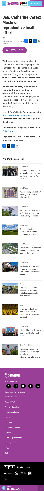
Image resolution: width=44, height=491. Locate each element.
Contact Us (9, 422)
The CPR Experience (12, 397)
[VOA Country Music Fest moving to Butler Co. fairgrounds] (10, 192)
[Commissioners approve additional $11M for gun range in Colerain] (10, 248)
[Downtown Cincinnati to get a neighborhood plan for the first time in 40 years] (10, 171)
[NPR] (9, 467)
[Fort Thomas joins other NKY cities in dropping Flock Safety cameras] (10, 211)
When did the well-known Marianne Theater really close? (30, 333)
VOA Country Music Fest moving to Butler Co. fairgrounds (30, 194)
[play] (3, 488)
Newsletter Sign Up (12, 412)
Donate (36, 4)
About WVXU (10, 402)
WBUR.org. (7, 130)
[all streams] (41, 488)
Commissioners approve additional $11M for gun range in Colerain (30, 250)
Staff (6, 453)
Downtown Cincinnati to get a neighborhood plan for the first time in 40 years (30, 174)
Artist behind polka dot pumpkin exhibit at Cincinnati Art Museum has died (29, 312)
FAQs (7, 448)
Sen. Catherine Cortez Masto (17, 115)
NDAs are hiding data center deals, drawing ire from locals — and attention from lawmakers (31, 352)
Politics (22, 284)
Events (7, 417)
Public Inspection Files (13, 438)
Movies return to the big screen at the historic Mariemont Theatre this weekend (30, 270)
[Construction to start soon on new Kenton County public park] (10, 229)
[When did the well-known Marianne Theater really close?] (10, 331)
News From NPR (26, 345)
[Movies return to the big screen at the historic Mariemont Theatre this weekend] (10, 267)
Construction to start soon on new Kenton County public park (28, 232)
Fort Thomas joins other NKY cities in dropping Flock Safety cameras (30, 213)
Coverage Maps (11, 443)
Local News (24, 167)
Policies (8, 433)
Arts (21, 305)
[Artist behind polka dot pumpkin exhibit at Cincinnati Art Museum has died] (10, 309)
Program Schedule (12, 407)
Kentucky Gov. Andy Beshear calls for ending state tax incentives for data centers (30, 291)
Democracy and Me (12, 427)
